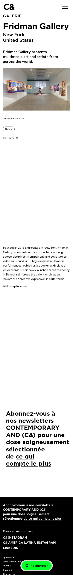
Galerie (9, 129)
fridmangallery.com (15, 286)
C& (9, 7)
